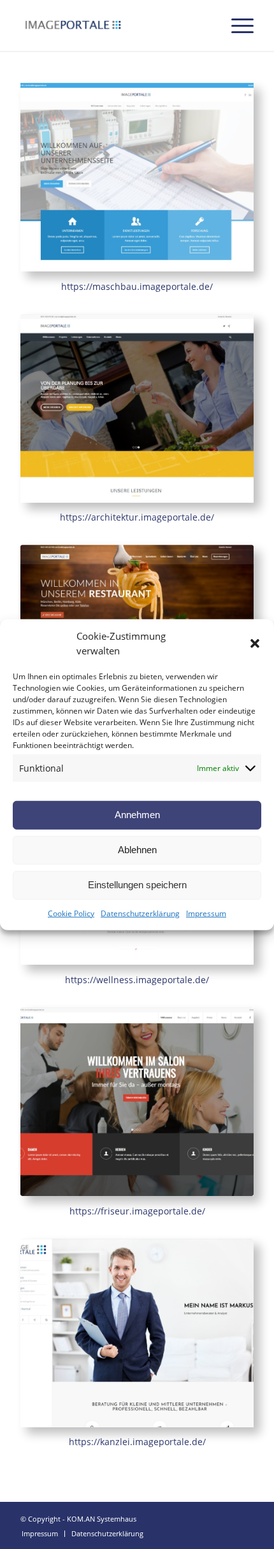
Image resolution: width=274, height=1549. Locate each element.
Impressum (206, 913)
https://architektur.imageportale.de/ (137, 517)
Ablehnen (137, 849)
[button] (255, 643)
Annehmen (137, 814)
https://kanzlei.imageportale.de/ (137, 1442)
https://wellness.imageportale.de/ (137, 980)
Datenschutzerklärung (140, 913)
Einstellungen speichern (137, 884)
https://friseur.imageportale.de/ (137, 1211)
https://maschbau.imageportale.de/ (137, 286)
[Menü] (236, 25)
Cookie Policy (71, 913)
